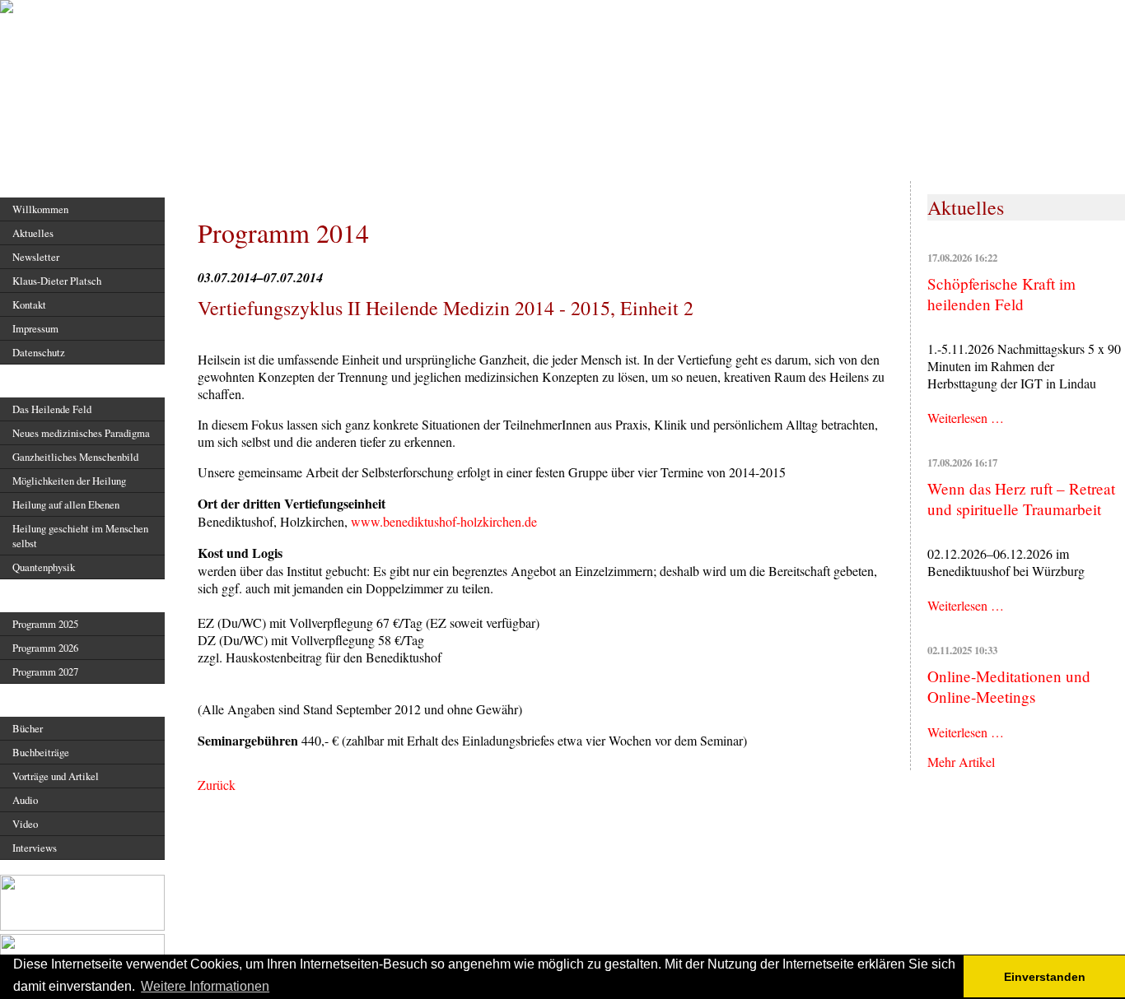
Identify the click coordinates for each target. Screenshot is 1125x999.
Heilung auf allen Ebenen (65, 504)
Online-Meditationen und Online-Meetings (1008, 686)
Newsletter (35, 256)
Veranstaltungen (56, 595)
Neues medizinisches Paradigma (81, 432)
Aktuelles (33, 232)
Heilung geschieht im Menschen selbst (80, 536)
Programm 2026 (45, 647)
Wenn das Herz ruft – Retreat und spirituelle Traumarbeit (1021, 498)
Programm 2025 (45, 623)
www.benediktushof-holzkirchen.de (444, 521)
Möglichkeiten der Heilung (69, 480)
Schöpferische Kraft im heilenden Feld (1001, 293)
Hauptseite (40, 180)
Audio (25, 799)
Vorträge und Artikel (55, 776)
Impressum (35, 328)
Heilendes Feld (53, 380)
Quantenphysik (43, 567)
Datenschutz (38, 352)
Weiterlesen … (965, 417)
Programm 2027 (45, 671)
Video (25, 823)
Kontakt (29, 304)
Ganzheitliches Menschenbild (75, 456)
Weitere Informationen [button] (205, 986)
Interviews (34, 847)
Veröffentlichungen (63, 699)
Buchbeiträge (40, 752)
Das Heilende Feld (51, 409)
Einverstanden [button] (1044, 976)
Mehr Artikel (961, 761)
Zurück (217, 784)
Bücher (27, 728)
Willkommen (40, 209)
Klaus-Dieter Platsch (56, 280)
